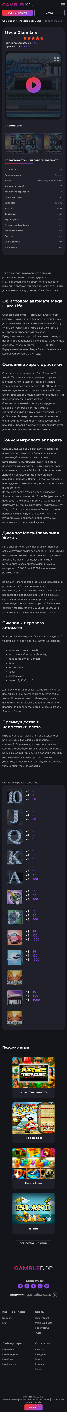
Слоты (38, 1369)
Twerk (38, 1332)
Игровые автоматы (29, 20)
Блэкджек (40, 1354)
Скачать (33, 1407)
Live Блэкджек (10, 1354)
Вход (49, 12)
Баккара (39, 1349)
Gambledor (8, 20)
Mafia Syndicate (43, 1323)
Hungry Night (42, 1318)
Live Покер (8, 1359)
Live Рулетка (9, 1364)
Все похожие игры (33, 1243)
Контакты (7, 1318)
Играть (34, 1072)
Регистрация (17, 12)
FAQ (4, 1323)
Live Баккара (9, 1349)
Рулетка (39, 1364)
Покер (38, 1359)
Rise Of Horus (42, 1327)
